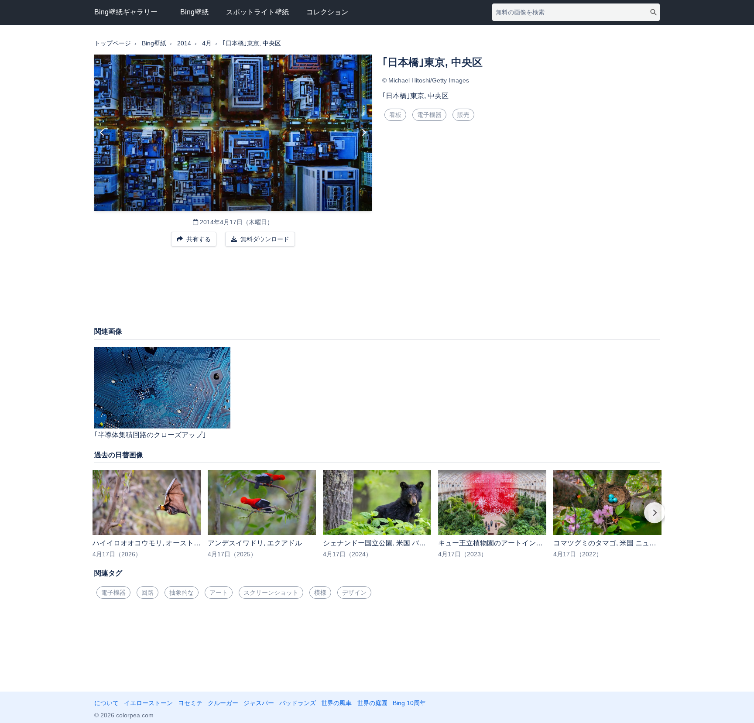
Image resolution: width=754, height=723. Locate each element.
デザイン (354, 592)
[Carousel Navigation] (377, 518)
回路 (147, 592)
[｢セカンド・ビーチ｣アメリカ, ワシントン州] (364, 132)
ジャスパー (258, 702)
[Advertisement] (377, 291)
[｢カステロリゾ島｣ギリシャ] (102, 132)
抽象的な (181, 592)
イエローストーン (148, 702)
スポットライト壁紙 (257, 12)
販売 (463, 114)
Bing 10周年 (409, 702)
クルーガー (223, 702)
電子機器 (429, 114)
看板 (395, 114)
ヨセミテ (190, 702)
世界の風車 (336, 702)
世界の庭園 (372, 702)
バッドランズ (297, 702)
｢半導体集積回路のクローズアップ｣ (150, 435)
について (106, 702)
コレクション (327, 12)
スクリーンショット (270, 592)
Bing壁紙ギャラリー (126, 12)
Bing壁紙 (194, 12)
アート (218, 592)
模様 (320, 592)
